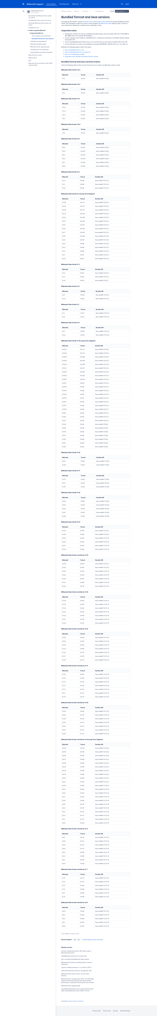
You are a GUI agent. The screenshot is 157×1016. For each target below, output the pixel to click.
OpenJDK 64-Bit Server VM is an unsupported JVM (76, 970)
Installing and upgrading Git (38, 41)
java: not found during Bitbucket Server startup (75, 959)
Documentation (51, 4)
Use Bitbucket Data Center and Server (40, 20)
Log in (127, 4)
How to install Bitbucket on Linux (74, 50)
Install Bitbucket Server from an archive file (73, 956)
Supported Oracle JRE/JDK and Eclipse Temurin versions (81, 56)
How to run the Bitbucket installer (74, 54)
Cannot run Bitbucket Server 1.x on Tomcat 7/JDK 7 (76, 967)
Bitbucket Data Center (35, 55)
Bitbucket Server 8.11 (37, 11)
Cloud (112, 11)
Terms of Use (107, 1011)
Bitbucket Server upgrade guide (39, 47)
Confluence (70, 1001)
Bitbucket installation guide (38, 44)
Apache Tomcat (88, 21)
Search (122, 4)
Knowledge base (64, 4)
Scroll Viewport (79, 1001)
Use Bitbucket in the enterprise (39, 49)
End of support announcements (41, 36)
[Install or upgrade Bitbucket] (92, 11)
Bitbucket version (106, 23)
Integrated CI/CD (34, 27)
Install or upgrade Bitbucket (37, 30)
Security (115, 1011)
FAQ (30, 60)
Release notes (33, 58)
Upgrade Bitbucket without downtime (41, 52)
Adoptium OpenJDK (102, 21)
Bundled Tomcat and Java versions (43, 38)
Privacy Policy (96, 1011)
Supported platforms (36, 33)
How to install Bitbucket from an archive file (77, 52)
